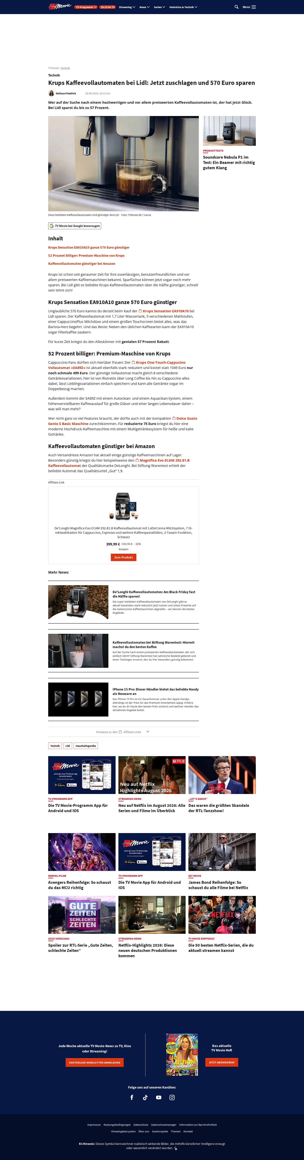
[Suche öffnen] (237, 7)
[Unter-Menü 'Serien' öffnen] (163, 7)
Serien (158, 7)
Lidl (67, 746)
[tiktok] (145, 1097)
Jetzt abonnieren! (222, 1062)
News (143, 7)
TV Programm (84, 7)
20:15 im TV (108, 7)
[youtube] (158, 1097)
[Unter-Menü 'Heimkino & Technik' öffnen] (196, 7)
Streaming (125, 7)
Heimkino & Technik (181, 7)
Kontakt (188, 1131)
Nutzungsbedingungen (117, 1124)
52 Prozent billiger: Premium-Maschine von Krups (86, 255)
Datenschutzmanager (163, 1124)
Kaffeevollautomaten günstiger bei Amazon (81, 263)
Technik (65, 68)
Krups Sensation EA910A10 (166, 311)
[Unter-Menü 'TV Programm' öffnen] (95, 7)
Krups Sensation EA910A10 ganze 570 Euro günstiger (88, 247)
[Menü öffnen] (254, 7)
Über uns (143, 1131)
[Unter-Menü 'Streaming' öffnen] (133, 7)
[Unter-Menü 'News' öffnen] (148, 7)
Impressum (94, 1124)
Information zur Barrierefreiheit (198, 1124)
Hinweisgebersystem (123, 1131)
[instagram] (172, 1097)
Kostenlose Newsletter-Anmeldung (94, 1062)
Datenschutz (141, 1124)
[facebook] (132, 1097)
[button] (123, 250)
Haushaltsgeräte (86, 746)
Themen (176, 1131)
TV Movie (53, 68)
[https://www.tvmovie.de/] (60, 7)
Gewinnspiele (160, 1131)
